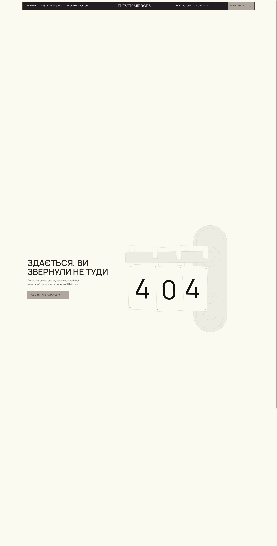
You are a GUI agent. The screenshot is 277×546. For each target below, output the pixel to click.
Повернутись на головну (45, 294)
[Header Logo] (134, 5)
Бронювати (237, 5)
